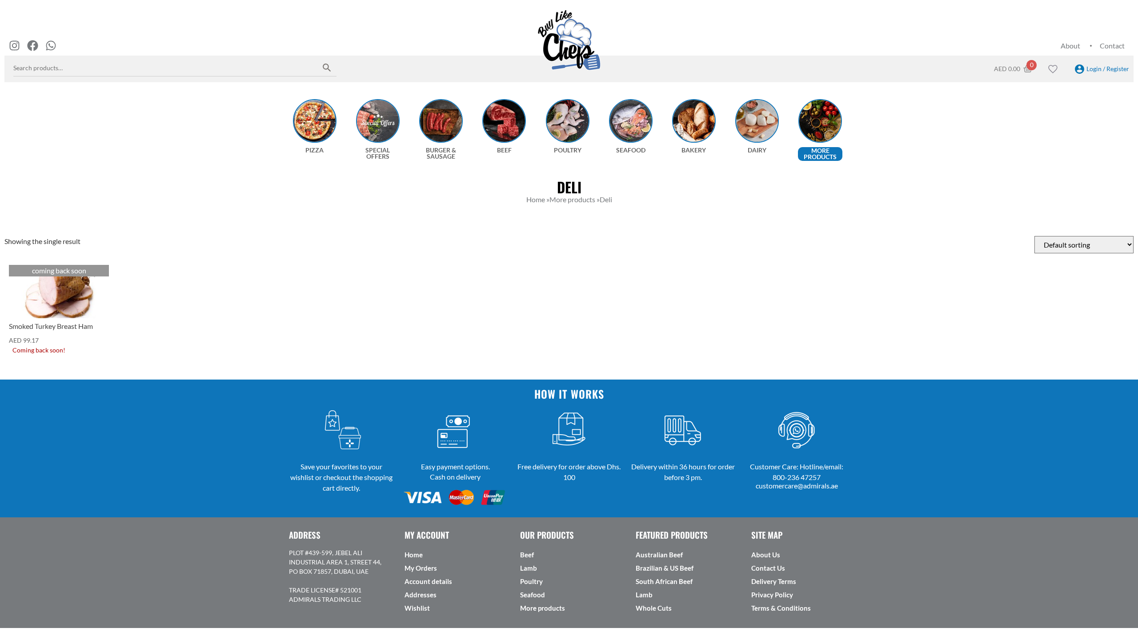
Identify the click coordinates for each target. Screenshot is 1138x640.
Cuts (17, 271)
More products (542, 608)
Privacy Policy (772, 595)
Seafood (532, 595)
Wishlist (417, 608)
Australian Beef (659, 555)
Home (414, 555)
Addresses (421, 595)
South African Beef (664, 581)
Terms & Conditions (781, 608)
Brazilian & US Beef (664, 568)
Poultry (531, 581)
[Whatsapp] (50, 45)
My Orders (421, 568)
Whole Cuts (654, 608)
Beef (527, 555)
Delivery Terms (773, 581)
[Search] (327, 67)
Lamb (528, 568)
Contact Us (768, 568)
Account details (428, 581)
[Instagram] (14, 45)
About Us (765, 555)
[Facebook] (32, 45)
